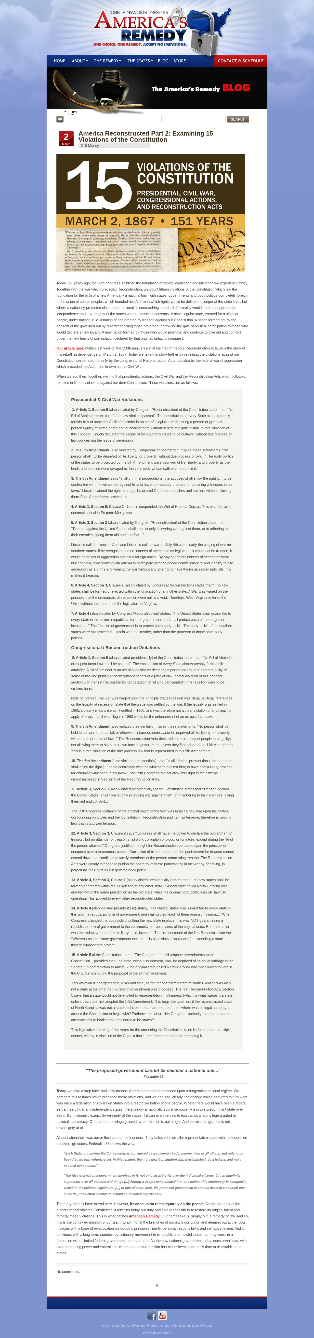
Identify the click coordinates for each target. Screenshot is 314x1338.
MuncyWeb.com (202, 1325)
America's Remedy (144, 1216)
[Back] (60, 119)
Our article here (69, 348)
